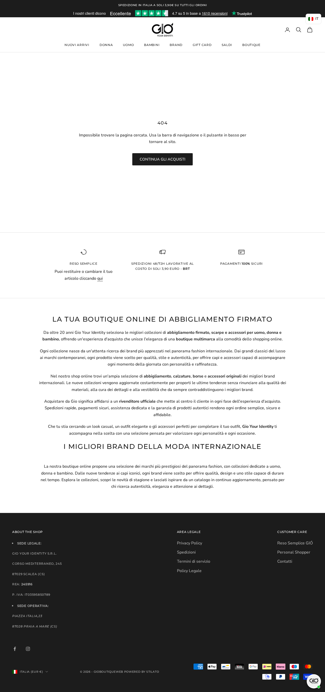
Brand (176, 45)
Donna (106, 45)
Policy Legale (189, 571)
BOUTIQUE (251, 45)
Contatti (284, 561)
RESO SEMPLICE (83, 263)
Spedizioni (186, 552)
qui (100, 278)
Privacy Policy (189, 543)
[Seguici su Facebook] (14, 648)
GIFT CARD (202, 45)
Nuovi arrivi (76, 45)
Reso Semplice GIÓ (295, 543)
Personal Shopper (293, 552)
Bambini (151, 45)
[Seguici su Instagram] (27, 648)
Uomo (128, 45)
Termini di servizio (193, 561)
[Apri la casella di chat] (314, 681)
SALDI (227, 45)
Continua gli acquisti (162, 159)
